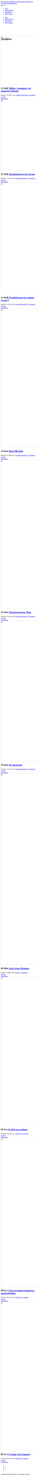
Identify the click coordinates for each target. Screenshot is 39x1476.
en (1, 5)
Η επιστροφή (15, 765)
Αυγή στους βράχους (19, 968)
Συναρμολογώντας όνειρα (22, 174)
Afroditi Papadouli (21, 95)
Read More (4, 99)
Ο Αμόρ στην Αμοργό (19, 1454)
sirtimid (17, 1134)
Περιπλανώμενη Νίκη (20, 612)
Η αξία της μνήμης (18, 1129)
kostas (17, 972)
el (4, 5)
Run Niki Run (16, 451)
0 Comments (31, 95)
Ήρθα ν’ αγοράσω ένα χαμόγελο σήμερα (16, 89)
